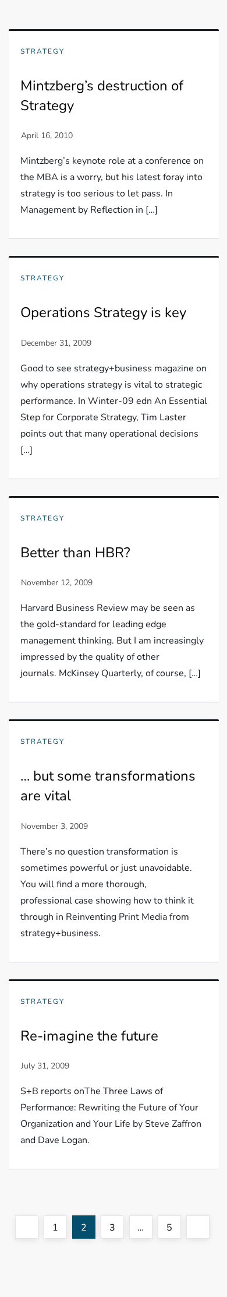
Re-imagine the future (89, 1036)
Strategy (42, 51)
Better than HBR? (75, 552)
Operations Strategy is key (103, 312)
